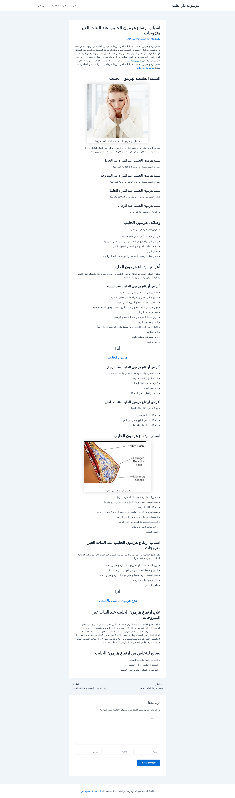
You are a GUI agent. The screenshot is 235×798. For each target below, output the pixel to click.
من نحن (41, 5)
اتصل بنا (73, 5)
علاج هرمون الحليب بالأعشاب (117, 601)
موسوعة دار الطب (185, 5)
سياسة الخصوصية (58, 5)
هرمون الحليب (134, 60)
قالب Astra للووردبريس (92, 791)
